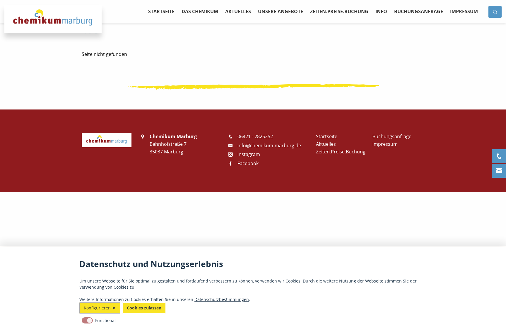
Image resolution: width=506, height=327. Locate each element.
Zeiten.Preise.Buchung (339, 11)
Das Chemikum (200, 11)
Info (381, 11)
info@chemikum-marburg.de (269, 145)
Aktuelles (238, 11)
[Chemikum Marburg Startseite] (106, 139)
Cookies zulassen (144, 308)
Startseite (161, 11)
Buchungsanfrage (418, 11)
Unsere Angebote (280, 11)
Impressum (464, 11)
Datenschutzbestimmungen (221, 299)
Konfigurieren (97, 308)
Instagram (248, 154)
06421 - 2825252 (255, 136)
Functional (105, 320)
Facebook (248, 163)
